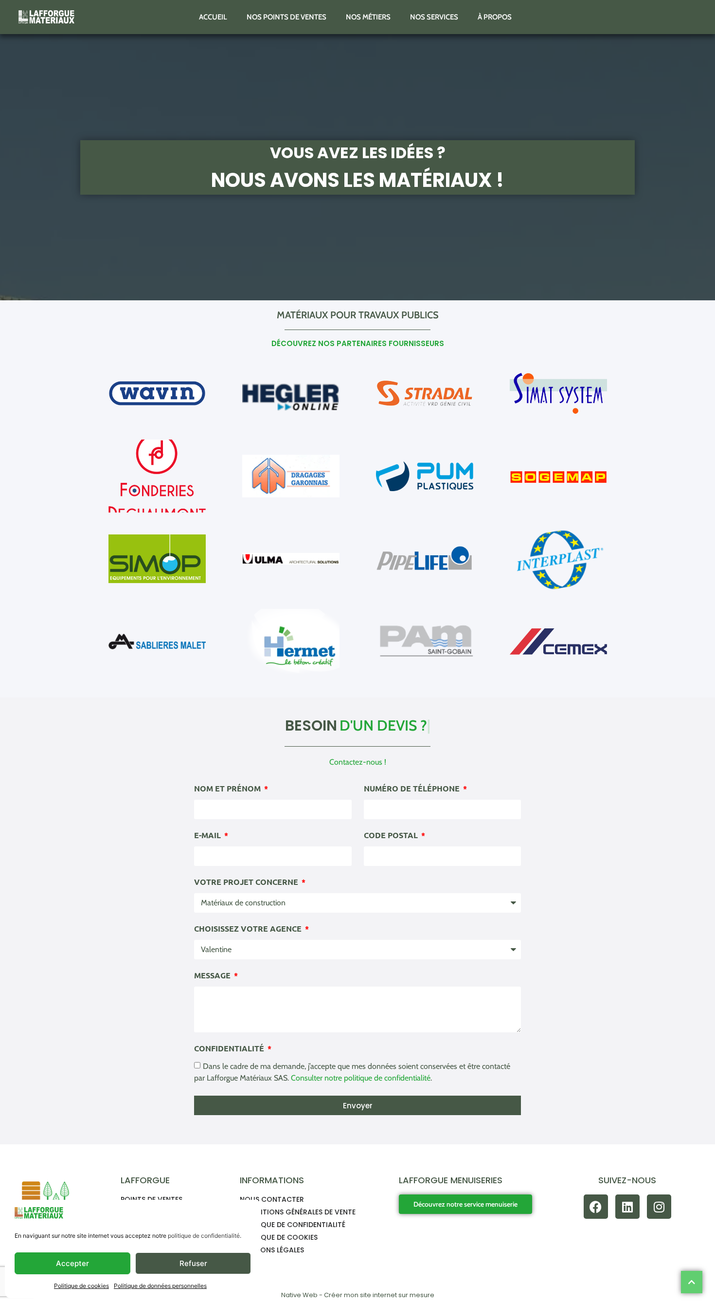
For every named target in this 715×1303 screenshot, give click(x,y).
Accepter (72, 1263)
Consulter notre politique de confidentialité (360, 1078)
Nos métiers (368, 17)
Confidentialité (230, 1049)
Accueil (213, 17)
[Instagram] (659, 1206)
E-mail (208, 835)
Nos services (434, 17)
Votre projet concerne (247, 882)
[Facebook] (596, 1206)
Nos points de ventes (286, 17)
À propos (495, 17)
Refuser (193, 1263)
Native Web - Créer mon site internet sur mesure (357, 1295)
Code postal (392, 835)
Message (213, 976)
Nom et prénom (228, 789)
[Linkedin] (627, 1206)
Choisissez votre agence (249, 929)
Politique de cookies (81, 1285)
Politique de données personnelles (160, 1285)
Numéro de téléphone (413, 789)
